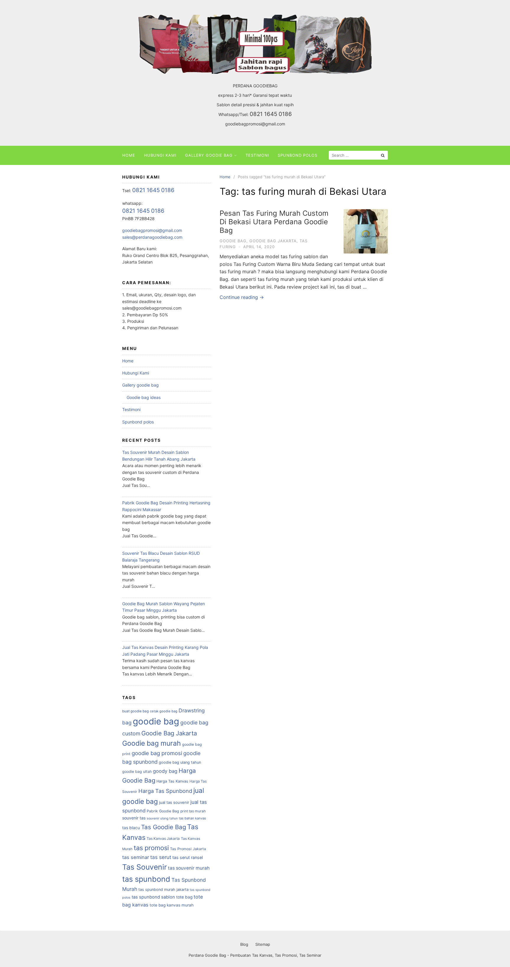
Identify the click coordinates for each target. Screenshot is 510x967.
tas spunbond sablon (153, 897)
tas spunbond (146, 879)
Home (128, 155)
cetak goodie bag (163, 711)
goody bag (165, 771)
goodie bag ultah (137, 771)
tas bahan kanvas (192, 818)
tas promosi (151, 848)
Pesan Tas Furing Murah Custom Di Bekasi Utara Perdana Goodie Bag (274, 222)
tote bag (184, 897)
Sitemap (262, 944)
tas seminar (135, 857)
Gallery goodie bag (209, 155)
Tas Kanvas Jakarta (163, 838)
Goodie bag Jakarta (273, 240)
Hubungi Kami (160, 155)
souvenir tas (134, 817)
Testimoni (257, 155)
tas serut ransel (187, 857)
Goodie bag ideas (144, 397)
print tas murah (193, 811)
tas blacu (131, 827)
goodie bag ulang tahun (180, 762)
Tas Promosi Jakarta (188, 849)
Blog (244, 944)
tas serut (160, 857)
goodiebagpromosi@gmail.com (255, 123)
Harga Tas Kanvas (172, 781)
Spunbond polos (297, 155)
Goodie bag (233, 240)
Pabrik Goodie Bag (163, 811)
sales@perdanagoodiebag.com (152, 237)
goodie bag (156, 721)
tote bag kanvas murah (172, 905)
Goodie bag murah (151, 743)
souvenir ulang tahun (162, 818)
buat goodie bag (135, 711)
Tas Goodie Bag (163, 827)
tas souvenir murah (189, 868)
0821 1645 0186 (271, 114)
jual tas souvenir (174, 802)
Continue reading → (242, 297)
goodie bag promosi (157, 753)
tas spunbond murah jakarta (163, 889)
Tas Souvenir (144, 867)
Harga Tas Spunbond (165, 791)
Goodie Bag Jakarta (169, 733)
